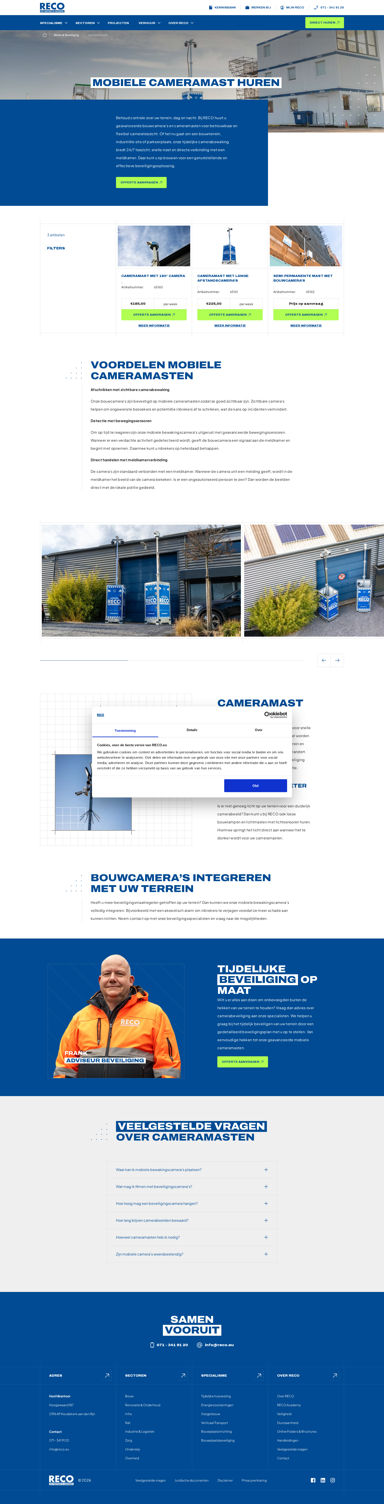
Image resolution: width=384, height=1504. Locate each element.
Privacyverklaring (254, 1480)
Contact (283, 1458)
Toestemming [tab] (125, 730)
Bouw (129, 1396)
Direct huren (322, 22)
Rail (127, 1423)
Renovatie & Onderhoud (142, 1405)
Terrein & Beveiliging (66, 35)
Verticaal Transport (214, 1423)
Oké (255, 786)
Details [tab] (192, 730)
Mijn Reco (295, 7)
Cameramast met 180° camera (153, 276)
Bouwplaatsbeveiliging (217, 1440)
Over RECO (285, 1396)
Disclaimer (225, 1480)
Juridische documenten (192, 1480)
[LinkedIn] (323, 1480)
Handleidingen (287, 1440)
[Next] (337, 660)
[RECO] (61, 1480)
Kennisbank (225, 7)
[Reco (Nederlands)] (52, 7)
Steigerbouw (210, 1414)
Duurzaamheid (287, 1423)
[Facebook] (313, 1480)
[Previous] (324, 660)
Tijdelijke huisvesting (216, 1396)
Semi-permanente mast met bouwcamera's (303, 278)
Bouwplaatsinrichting (216, 1431)
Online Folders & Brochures (297, 1431)
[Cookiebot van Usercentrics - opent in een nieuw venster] (267, 715)
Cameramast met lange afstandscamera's (222, 278)
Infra (128, 1414)
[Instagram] (332, 1480)
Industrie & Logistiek (139, 1431)
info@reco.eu (219, 1345)
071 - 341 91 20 (332, 7)
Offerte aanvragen (139, 182)
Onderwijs (132, 1449)
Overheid (132, 1458)
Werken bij (261, 7)
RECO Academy (289, 1405)
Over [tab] (258, 730)
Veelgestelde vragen (292, 1449)
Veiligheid (284, 1414)
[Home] (44, 35)
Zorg (128, 1440)
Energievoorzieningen (217, 1405)
